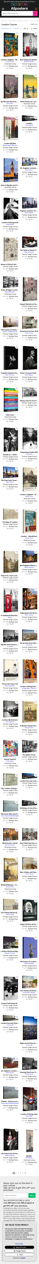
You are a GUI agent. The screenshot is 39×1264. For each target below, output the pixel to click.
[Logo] (19, 9)
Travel (32, 20)
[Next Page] (25, 1173)
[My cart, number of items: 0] (35, 8)
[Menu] (3, 9)
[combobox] (17, 13)
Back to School (23, 20)
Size (25, 28)
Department (5, 28)
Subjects (4, 20)
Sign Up (32, 1195)
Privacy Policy (19, 1244)
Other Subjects (13, 20)
